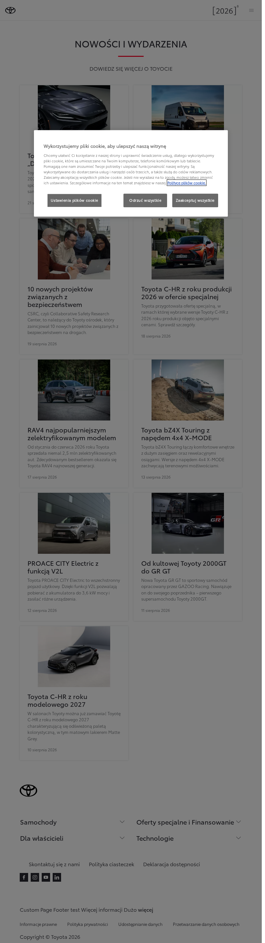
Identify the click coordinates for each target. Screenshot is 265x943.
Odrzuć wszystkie (145, 200)
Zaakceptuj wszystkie (195, 200)
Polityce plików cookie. (186, 182)
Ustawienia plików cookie (74, 200)
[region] (131, 173)
